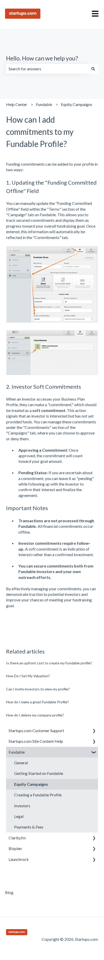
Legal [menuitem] (18, 816)
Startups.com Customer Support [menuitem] (36, 730)
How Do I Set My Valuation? (28, 676)
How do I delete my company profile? (35, 715)
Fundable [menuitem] (17, 752)
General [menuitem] (21, 762)
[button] (94, 731)
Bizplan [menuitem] (15, 848)
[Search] (93, 69)
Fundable (44, 104)
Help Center (16, 104)
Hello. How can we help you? (42, 58)
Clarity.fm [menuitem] (17, 837)
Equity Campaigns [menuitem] (31, 784)
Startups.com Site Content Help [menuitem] (36, 741)
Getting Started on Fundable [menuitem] (38, 773)
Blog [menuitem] (9, 892)
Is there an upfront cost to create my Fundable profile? (49, 663)
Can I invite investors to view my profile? (38, 689)
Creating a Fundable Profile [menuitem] (38, 794)
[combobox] (47, 69)
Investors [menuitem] (22, 805)
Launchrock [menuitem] (19, 859)
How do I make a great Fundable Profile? (37, 702)
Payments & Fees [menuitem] (28, 826)
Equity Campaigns (76, 104)
